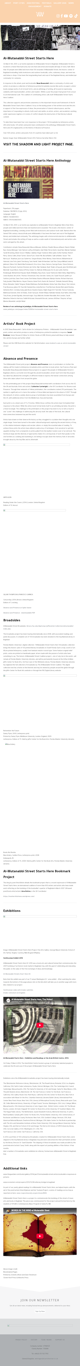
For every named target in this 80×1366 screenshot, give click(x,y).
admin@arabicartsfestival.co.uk (46, 1359)
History (34, 1340)
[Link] (76, 16)
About (8, 3)
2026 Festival (33, 3)
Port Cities (18, 3)
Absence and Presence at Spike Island (17, 608)
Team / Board (46, 1340)
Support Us (60, 1340)
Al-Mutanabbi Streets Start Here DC (17, 974)
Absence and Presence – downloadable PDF (19, 613)
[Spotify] (71, 16)
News (71, 3)
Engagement (35, 7)
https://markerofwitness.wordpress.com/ (19, 897)
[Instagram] (58, 16)
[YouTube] (66, 16)
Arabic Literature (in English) (14, 993)
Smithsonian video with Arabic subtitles (18, 990)
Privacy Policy (21, 1340)
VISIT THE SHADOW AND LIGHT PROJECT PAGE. (38, 145)
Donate (47, 7)
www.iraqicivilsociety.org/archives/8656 (32, 1193)
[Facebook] (62, 16)
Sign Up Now (40, 1311)
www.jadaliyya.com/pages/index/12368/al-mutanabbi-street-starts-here (30, 309)
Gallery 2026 (60, 3)
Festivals (46, 3)
